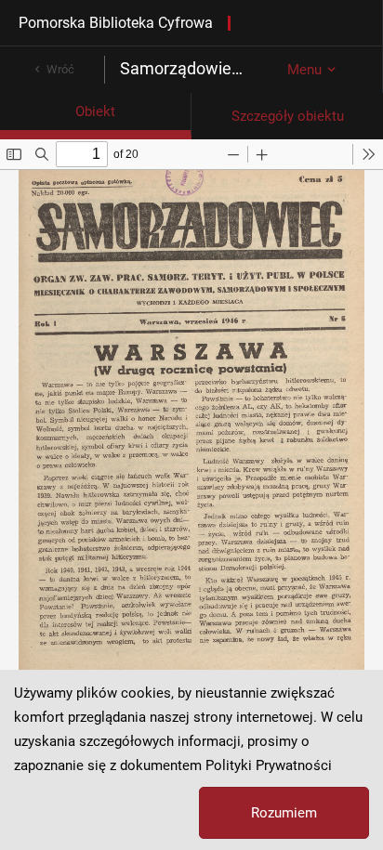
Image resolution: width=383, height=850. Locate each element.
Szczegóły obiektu (287, 116)
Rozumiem (284, 812)
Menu (304, 69)
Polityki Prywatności (268, 765)
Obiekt (95, 111)
